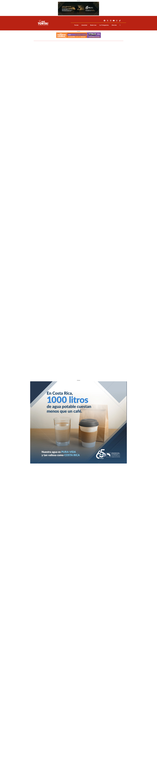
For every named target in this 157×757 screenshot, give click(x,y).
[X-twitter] (107, 20)
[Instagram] (110, 20)
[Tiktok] (119, 20)
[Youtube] (113, 20)
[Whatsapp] (116, 20)
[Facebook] (104, 20)
